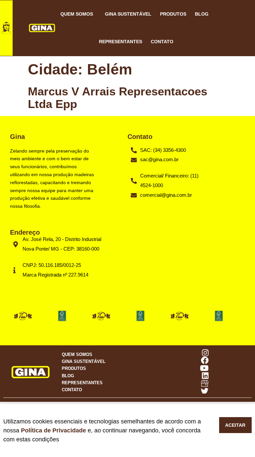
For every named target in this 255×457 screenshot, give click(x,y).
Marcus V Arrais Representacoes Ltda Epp (117, 98)
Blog (202, 14)
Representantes (120, 41)
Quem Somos (76, 14)
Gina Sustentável (128, 14)
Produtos (173, 14)
